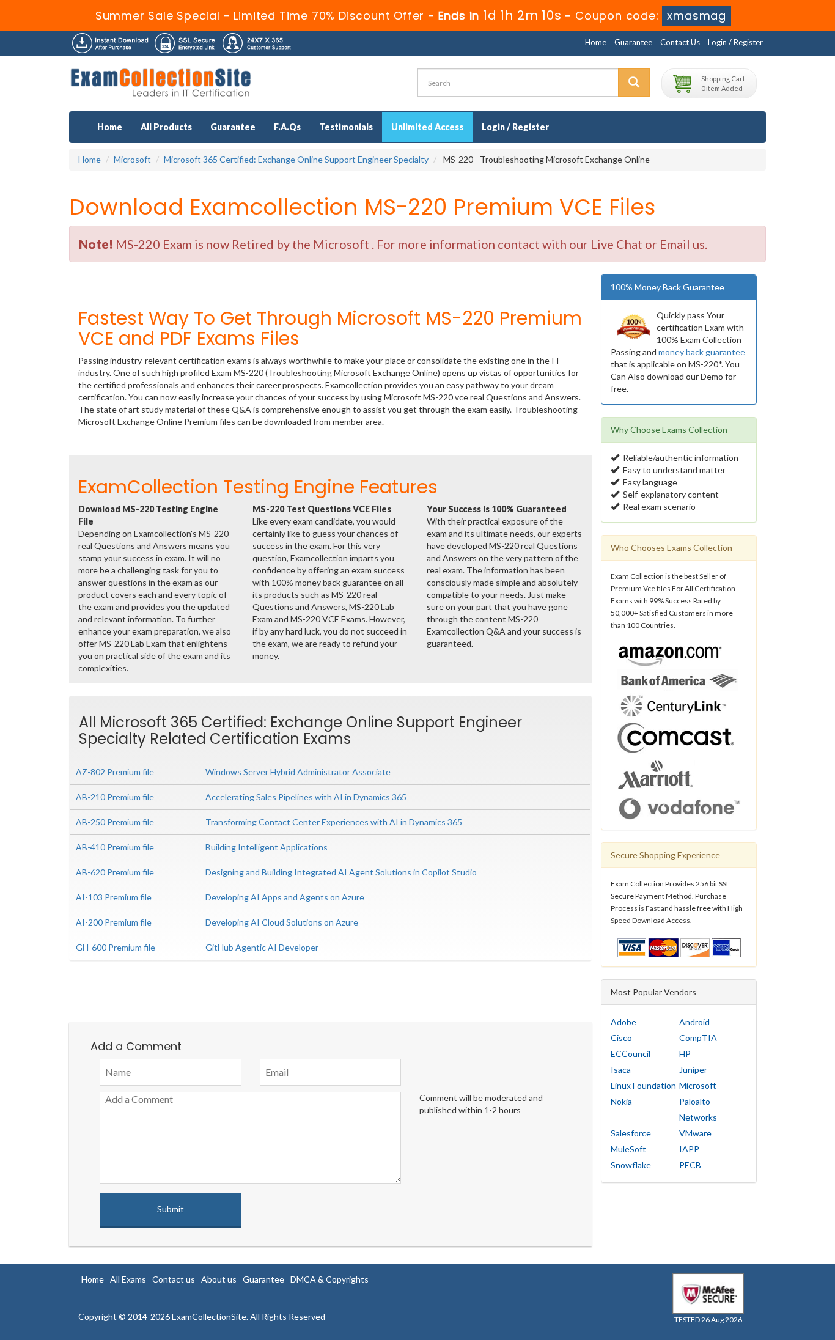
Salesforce (631, 1133)
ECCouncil (630, 1053)
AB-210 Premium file (115, 797)
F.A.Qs (287, 127)
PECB (690, 1165)
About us (219, 1279)
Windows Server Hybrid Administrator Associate (298, 772)
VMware (695, 1133)
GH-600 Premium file (115, 947)
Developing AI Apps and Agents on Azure (284, 897)
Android (694, 1022)
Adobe (623, 1022)
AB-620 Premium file (115, 872)
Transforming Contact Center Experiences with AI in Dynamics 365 (333, 822)
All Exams (128, 1279)
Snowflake (631, 1165)
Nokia (621, 1101)
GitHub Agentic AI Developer (261, 947)
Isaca (621, 1069)
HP (685, 1053)
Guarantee (633, 42)
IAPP (689, 1149)
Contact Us (680, 42)
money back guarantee (701, 352)
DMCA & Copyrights (329, 1279)
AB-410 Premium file (115, 847)
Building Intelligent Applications (266, 847)
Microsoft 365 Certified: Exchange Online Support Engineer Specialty (296, 159)
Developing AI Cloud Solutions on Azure (281, 922)
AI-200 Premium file (114, 922)
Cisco (621, 1038)
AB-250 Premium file (115, 822)
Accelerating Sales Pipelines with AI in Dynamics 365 (305, 797)
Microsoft (132, 159)
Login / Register (735, 42)
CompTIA (698, 1038)
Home (595, 42)
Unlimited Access (427, 127)
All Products (166, 127)
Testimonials (346, 127)
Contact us (173, 1279)
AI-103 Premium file (114, 897)
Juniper (693, 1069)
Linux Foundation (643, 1085)
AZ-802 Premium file (115, 772)
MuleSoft (628, 1149)
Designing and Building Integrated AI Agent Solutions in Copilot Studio (341, 872)
